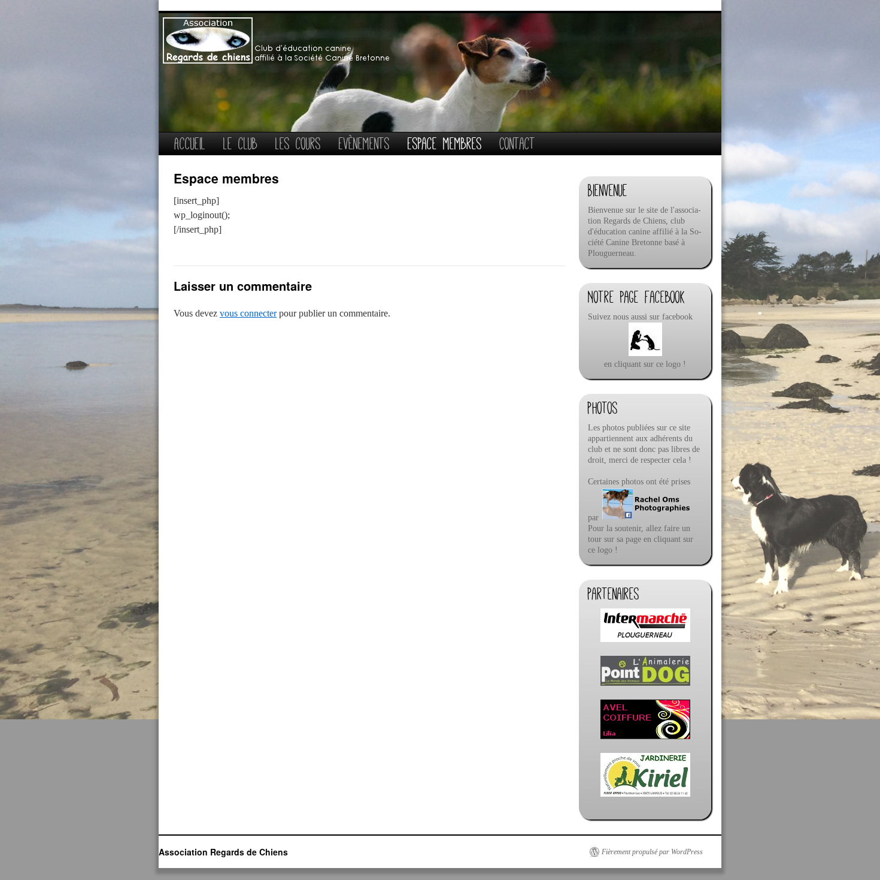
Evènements (364, 143)
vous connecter (248, 313)
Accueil (190, 143)
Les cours (298, 143)
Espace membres (445, 143)
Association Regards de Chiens (223, 852)
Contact (517, 143)
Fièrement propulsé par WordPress (652, 852)
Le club (240, 143)
